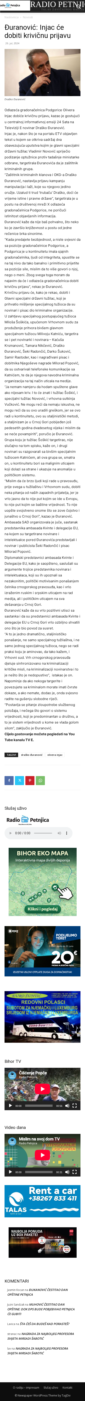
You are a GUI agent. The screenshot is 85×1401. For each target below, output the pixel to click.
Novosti (28, 17)
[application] (42, 1089)
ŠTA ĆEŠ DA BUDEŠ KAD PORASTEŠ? (44, 1324)
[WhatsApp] (40, 780)
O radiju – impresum (26, 1387)
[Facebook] (9, 780)
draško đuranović (31, 754)
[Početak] (10, 1105)
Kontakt (67, 1387)
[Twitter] (19, 780)
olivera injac (55, 754)
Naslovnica (12, 17)
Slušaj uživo (51, 1387)
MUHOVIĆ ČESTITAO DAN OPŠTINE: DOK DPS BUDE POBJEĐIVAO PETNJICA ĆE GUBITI (41, 1309)
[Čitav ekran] (74, 1105)
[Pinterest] (29, 780)
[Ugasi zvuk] (67, 1105)
